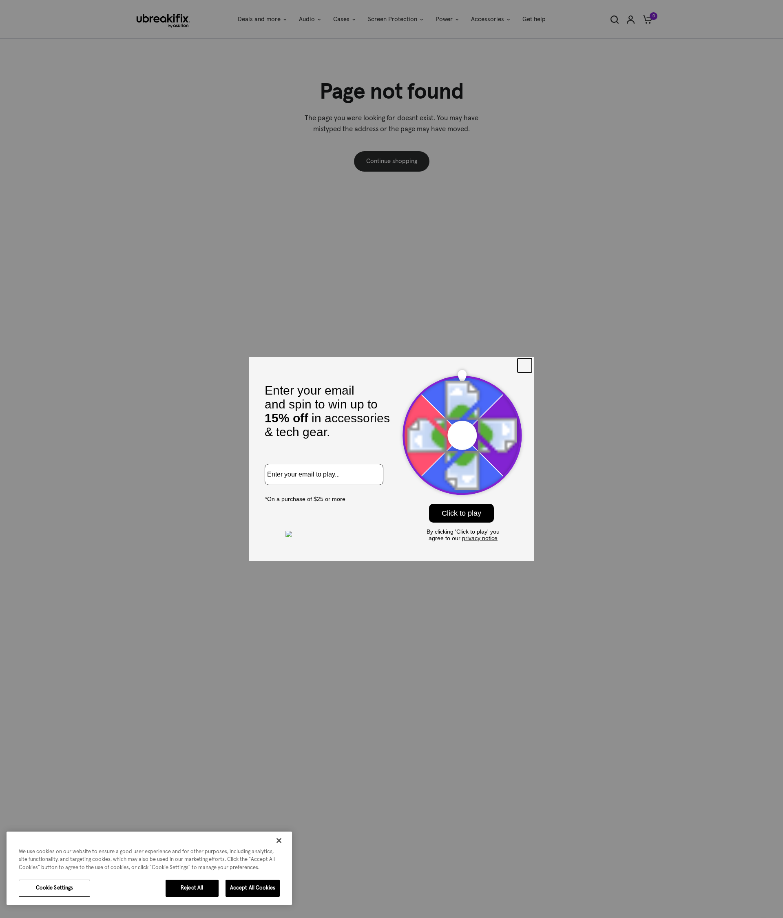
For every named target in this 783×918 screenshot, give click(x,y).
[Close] (279, 841)
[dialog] (149, 868)
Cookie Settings (54, 888)
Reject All (192, 888)
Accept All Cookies (252, 888)
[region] (149, 868)
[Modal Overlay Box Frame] (391, 459)
